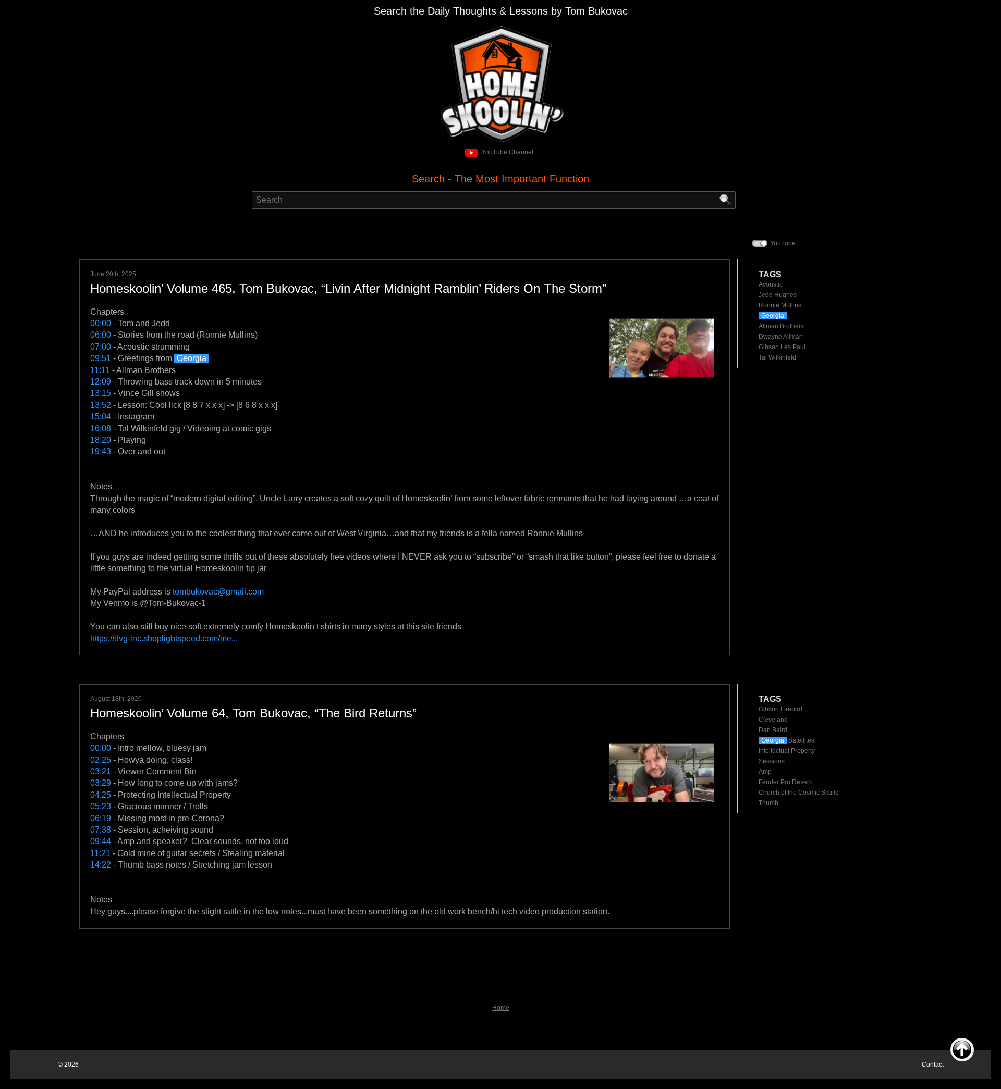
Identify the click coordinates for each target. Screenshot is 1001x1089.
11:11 (100, 370)
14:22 (100, 864)
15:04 (100, 416)
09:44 (100, 841)
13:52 (100, 405)
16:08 (100, 428)
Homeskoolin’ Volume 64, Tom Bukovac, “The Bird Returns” (253, 713)
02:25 (100, 760)
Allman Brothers (781, 326)
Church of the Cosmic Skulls (798, 792)
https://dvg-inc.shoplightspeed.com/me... (164, 638)
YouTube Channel (507, 152)
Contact (933, 1064)
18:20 (100, 440)
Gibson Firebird (780, 709)
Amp (765, 771)
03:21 (100, 771)
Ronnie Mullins (780, 305)
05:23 (100, 806)
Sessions (772, 761)
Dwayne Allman (781, 336)
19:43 (100, 451)
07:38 (100, 829)
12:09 (100, 381)
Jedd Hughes (778, 295)
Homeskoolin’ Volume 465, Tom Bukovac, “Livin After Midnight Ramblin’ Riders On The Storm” (348, 288)
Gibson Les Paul (782, 347)
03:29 (100, 782)
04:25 (100, 794)
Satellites (787, 740)
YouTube (783, 243)
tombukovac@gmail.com (218, 591)
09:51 (100, 358)
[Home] (501, 29)
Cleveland (773, 719)
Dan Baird (773, 730)
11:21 (100, 853)
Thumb (768, 803)
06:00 (100, 334)
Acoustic (771, 284)
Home (500, 1007)
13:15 (100, 393)
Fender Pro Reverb (786, 782)
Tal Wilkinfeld (777, 357)
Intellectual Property (787, 750)
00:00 (100, 323)
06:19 (100, 818)
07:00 (100, 346)
